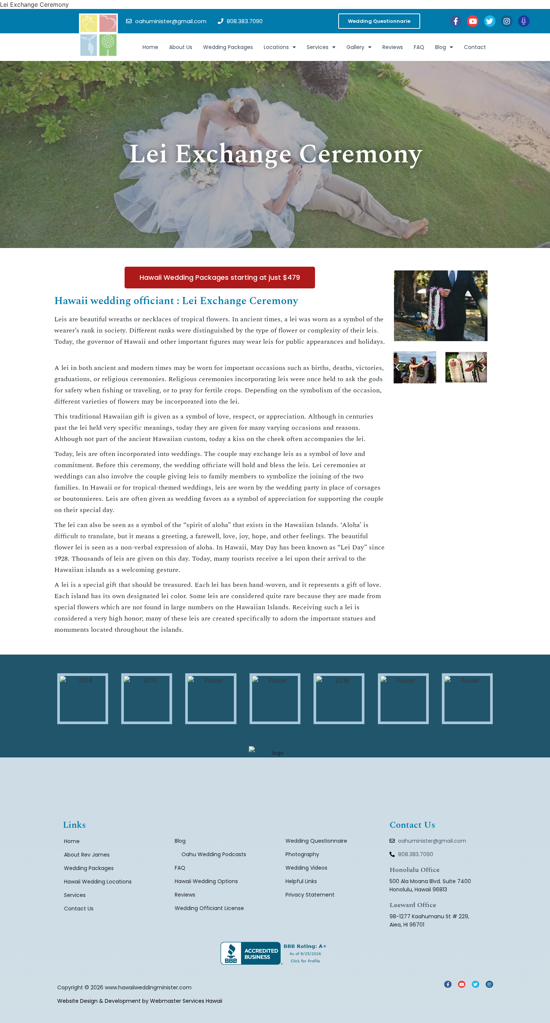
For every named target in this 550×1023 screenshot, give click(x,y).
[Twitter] (489, 21)
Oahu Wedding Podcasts (213, 854)
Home (150, 47)
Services (318, 47)
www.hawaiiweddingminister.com (148, 987)
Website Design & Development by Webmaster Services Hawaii (139, 1001)
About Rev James (87, 854)
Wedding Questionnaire (316, 841)
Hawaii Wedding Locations (98, 881)
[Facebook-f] (455, 21)
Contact (475, 47)
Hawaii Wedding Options (206, 881)
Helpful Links (301, 881)
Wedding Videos (306, 868)
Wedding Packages (228, 47)
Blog (440, 47)
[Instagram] (506, 21)
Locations (276, 47)
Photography (302, 854)
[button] (397, 367)
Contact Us (79, 908)
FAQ (419, 47)
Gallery (355, 47)
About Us (180, 47)
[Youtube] (472, 21)
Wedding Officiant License (209, 908)
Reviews (392, 47)
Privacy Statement (309, 894)
